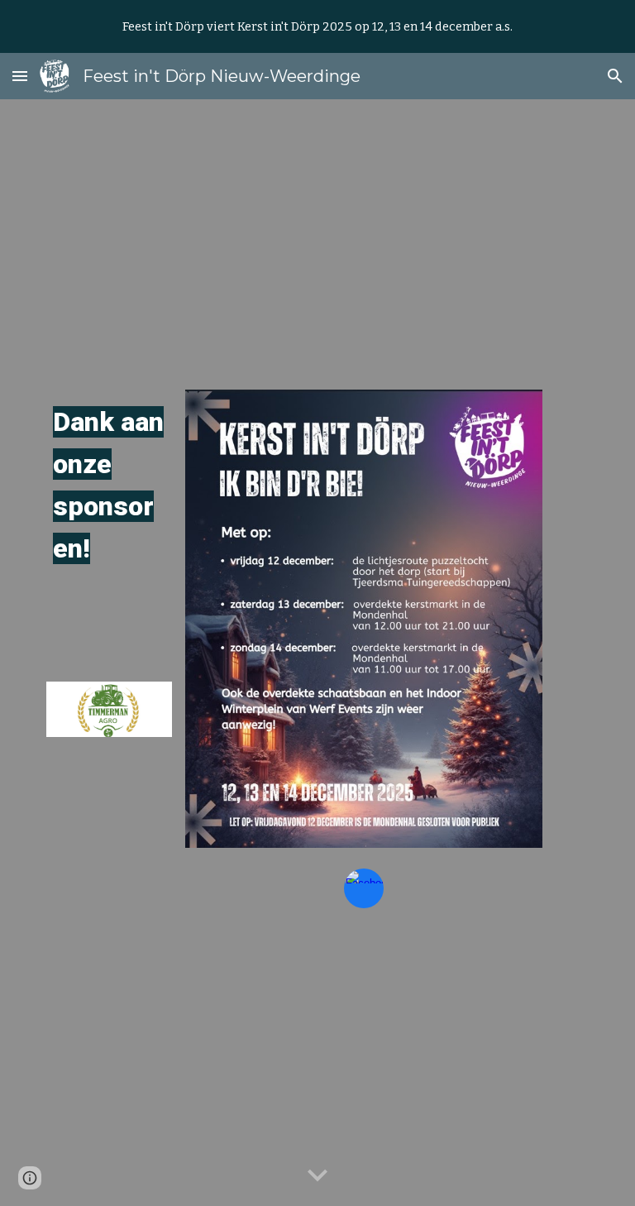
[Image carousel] (108, 709)
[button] (20, 75)
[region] (317, 26)
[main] (108, 486)
